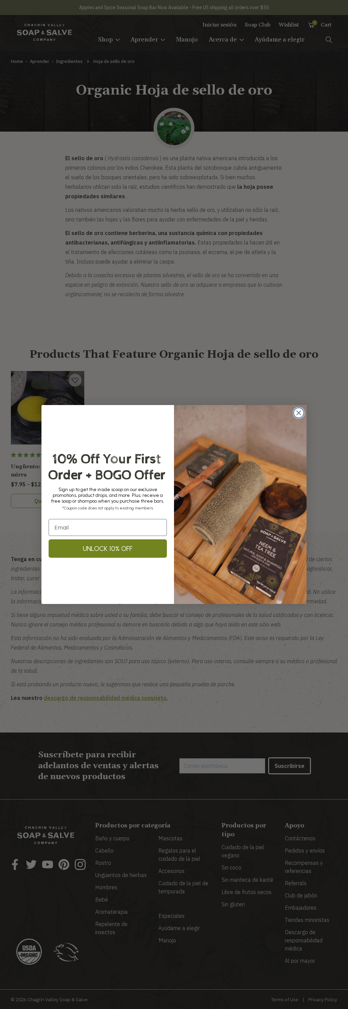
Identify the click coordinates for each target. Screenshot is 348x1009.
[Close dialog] (299, 413)
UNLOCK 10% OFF (108, 548)
